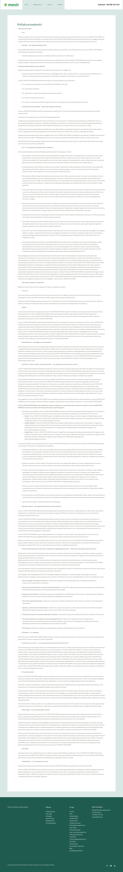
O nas (26, 4)
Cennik (72, 811)
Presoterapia (74, 844)
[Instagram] (74, 5)
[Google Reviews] (115, 866)
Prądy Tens (73, 837)
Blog (71, 848)
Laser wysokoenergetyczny (78, 832)
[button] (28, 4)
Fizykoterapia (74, 816)
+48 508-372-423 (112, 5)
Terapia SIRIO (74, 818)
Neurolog (49, 814)
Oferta (49, 4)
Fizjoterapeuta (50, 811)
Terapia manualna (75, 823)
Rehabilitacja (37, 4)
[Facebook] (78, 5)
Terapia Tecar (74, 820)
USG (71, 814)
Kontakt (59, 4)
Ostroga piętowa (51, 823)
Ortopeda (49, 816)
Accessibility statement (77, 846)
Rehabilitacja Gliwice (76, 850)
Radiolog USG (50, 820)
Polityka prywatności (76, 834)
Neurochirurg (50, 818)
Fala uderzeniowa (75, 830)
